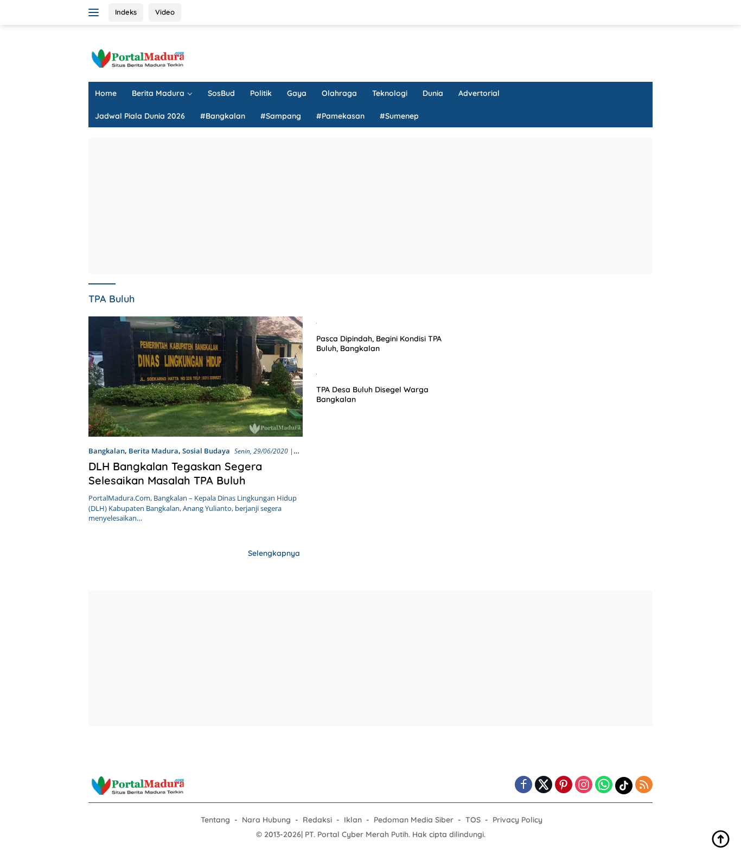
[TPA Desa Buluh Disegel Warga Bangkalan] (387, 373)
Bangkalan (106, 451)
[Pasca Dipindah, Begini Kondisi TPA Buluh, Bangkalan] (387, 322)
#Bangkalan (222, 116)
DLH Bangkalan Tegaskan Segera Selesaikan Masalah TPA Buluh (175, 473)
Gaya (296, 93)
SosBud (221, 93)
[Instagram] (583, 785)
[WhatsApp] (603, 785)
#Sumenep (399, 116)
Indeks (126, 12)
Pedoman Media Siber (413, 820)
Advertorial (479, 93)
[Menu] (95, 12)
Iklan (353, 820)
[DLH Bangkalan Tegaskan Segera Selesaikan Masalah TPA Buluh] (195, 376)
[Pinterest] (563, 785)
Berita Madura (158, 93)
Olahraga (339, 93)
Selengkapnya (274, 553)
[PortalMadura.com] (137, 58)
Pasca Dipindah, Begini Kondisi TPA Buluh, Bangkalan (379, 343)
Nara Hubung (266, 820)
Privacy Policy (517, 820)
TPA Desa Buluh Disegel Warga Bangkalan (372, 394)
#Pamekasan (340, 116)
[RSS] (644, 785)
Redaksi (317, 820)
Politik (261, 93)
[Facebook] (523, 785)
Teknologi (389, 93)
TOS (473, 820)
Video (165, 12)
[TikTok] (624, 785)
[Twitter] (543, 785)
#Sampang (280, 116)
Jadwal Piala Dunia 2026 (140, 116)
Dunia (433, 93)
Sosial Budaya (206, 451)
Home (106, 93)
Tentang (215, 820)
